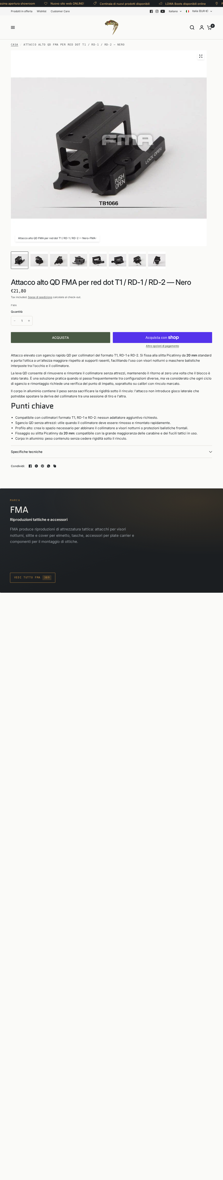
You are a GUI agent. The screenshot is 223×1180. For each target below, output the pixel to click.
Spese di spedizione (40, 297)
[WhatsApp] (48, 466)
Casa (14, 44)
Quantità (16, 311)
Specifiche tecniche (26, 452)
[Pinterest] (42, 466)
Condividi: (18, 466)
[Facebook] (151, 11)
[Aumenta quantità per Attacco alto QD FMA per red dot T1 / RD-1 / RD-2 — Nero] (28, 320)
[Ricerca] (192, 27)
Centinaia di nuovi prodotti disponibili (118, 3)
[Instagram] (157, 11)
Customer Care (60, 11)
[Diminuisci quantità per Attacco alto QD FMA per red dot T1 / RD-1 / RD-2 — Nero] (14, 320)
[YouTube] (163, 11)
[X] (36, 466)
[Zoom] (201, 56)
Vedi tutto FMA (32, 577)
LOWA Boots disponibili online (179, 3)
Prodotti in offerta (21, 11)
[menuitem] (23, 11)
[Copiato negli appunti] (54, 466)
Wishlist (41, 11)
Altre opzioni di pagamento (162, 346)
